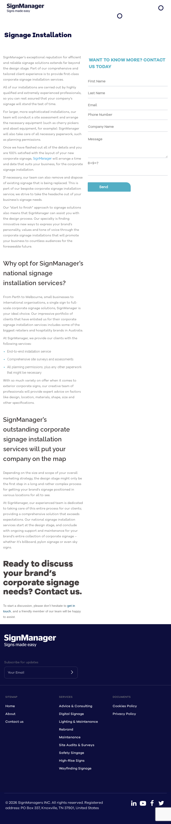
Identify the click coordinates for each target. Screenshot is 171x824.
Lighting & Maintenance (78, 721)
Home (10, 706)
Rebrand (66, 729)
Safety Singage (71, 753)
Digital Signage (71, 714)
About (10, 714)
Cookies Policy (125, 706)
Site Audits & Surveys (76, 745)
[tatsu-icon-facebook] (152, 803)
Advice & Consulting (75, 706)
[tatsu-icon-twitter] (161, 803)
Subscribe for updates (21, 662)
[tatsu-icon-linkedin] (133, 803)
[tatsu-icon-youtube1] (143, 803)
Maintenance (70, 737)
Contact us (14, 721)
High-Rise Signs (72, 760)
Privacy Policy (124, 714)
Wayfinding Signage (75, 768)
